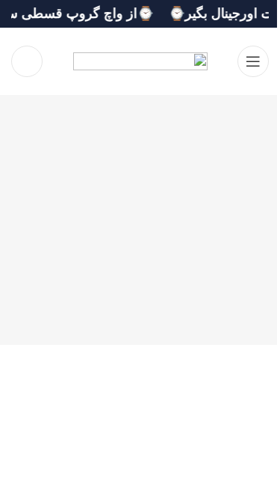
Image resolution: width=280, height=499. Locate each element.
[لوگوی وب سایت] (140, 60)
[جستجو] (27, 61)
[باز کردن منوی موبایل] (253, 61)
